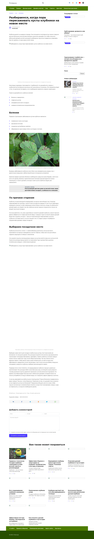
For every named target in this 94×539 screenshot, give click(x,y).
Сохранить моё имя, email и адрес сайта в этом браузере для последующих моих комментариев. (33, 432)
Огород (11, 8)
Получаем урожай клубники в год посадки (76, 462)
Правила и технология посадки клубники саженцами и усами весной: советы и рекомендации (16, 464)
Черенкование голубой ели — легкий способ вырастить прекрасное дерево (74, 59)
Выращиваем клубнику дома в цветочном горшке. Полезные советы (56, 463)
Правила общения (22, 528)
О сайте (11, 528)
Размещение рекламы (36, 528)
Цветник (59, 8)
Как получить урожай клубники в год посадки (37, 518)
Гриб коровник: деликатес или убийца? (74, 32)
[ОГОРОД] (74, 28)
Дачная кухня (27, 8)
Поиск (66, 71)
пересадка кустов (21, 393)
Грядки (18, 8)
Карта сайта (49, 528)
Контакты (58, 528)
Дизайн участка (38, 8)
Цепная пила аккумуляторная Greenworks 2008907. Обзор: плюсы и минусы (78, 103)
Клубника (12, 393)
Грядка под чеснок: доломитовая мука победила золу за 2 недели (77, 85)
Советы (52, 8)
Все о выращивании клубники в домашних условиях (16, 492)
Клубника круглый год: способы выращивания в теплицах (56, 492)
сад (28, 393)
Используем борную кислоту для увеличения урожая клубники (76, 492)
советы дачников (35, 393)
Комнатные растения (70, 8)
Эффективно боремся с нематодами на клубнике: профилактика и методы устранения (37, 463)
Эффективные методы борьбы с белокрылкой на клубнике (17, 519)
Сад (46, 8)
